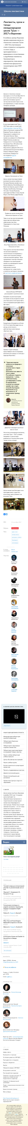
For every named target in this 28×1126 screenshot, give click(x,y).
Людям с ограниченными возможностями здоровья (13, 1085)
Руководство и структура (9, 1054)
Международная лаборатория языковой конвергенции (12, 737)
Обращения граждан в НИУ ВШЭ (11, 1068)
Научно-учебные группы (10, 762)
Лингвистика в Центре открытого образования (13, 781)
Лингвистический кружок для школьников (11, 777)
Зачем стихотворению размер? (12, 856)
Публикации (7, 880)
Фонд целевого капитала (9, 1070)
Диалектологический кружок (11, 773)
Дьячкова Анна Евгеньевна (9, 1031)
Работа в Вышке (7, 1092)
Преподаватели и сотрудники (10, 1060)
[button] (3, 79)
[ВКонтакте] (4, 514)
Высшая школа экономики (10, 1)
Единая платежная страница (10, 1089)
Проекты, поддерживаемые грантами (14, 770)
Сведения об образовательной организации (11, 1081)
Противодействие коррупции (10, 1073)
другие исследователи (10, 156)
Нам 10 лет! (7, 725)
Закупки (5, 1065)
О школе (6, 789)
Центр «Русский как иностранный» (13, 759)
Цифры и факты (7, 1052)
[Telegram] (7, 514)
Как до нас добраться (10, 967)
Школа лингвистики (14, 11)
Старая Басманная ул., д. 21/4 (10, 962)
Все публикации (7, 950)
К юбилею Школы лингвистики (13, 706)
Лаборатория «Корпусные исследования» (11, 742)
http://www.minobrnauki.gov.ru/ (11, 1098)
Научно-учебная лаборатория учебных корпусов (12, 755)
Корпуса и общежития (8, 1062)
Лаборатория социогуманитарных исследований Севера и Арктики (13, 751)
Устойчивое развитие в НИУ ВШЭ (11, 1057)
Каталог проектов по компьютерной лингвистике (14, 766)
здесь (10, 1112)
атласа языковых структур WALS (12, 128)
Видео (6, 842)
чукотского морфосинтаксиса (13, 273)
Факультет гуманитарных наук (14, 5)
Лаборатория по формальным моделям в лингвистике (12, 746)
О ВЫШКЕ (6, 1049)
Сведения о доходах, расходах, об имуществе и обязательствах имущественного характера (12, 1077)
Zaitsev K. (6, 942)
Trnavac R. (12, 913)
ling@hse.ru (9, 976)
